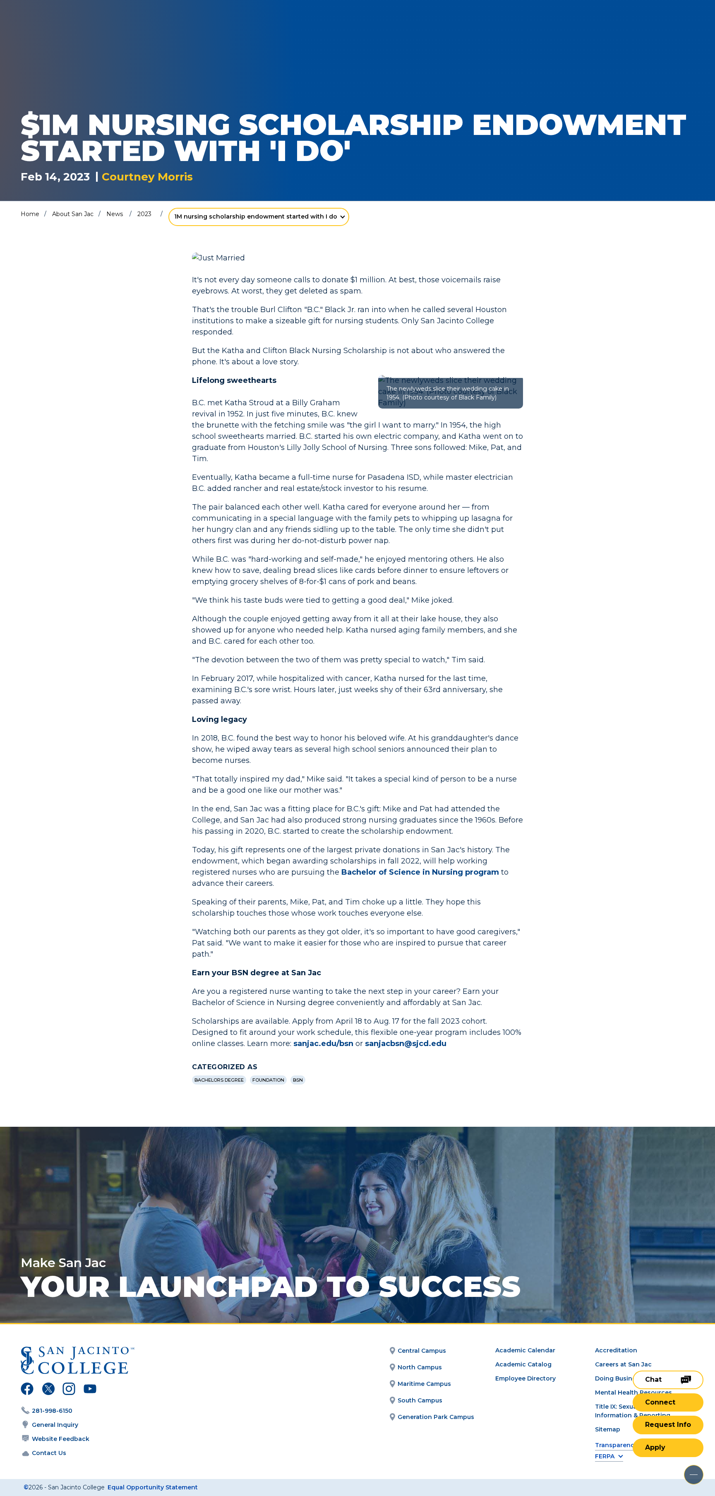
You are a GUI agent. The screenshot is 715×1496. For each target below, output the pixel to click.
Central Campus (422, 1350)
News (114, 214)
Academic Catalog (523, 1364)
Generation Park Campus (436, 1417)
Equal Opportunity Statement (153, 1487)
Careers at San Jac (623, 1364)
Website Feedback (60, 1439)
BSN (298, 1080)
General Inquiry (55, 1425)
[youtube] (89, 1390)
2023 (144, 214)
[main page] (67, 29)
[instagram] (68, 1390)
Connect (660, 1402)
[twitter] (48, 1390)
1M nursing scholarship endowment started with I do (255, 216)
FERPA (604, 1456)
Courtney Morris (147, 177)
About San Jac (73, 214)
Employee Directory (525, 1378)
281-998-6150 (52, 1410)
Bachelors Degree (219, 1080)
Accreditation (616, 1350)
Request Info (668, 1425)
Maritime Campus (424, 1384)
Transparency (616, 1445)
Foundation (268, 1080)
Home (30, 214)
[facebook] (27, 1390)
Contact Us (49, 1453)
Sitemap (607, 1429)
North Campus (420, 1367)
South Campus (420, 1400)
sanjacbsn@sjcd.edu (405, 1043)
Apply (655, 1447)
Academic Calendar (525, 1350)
